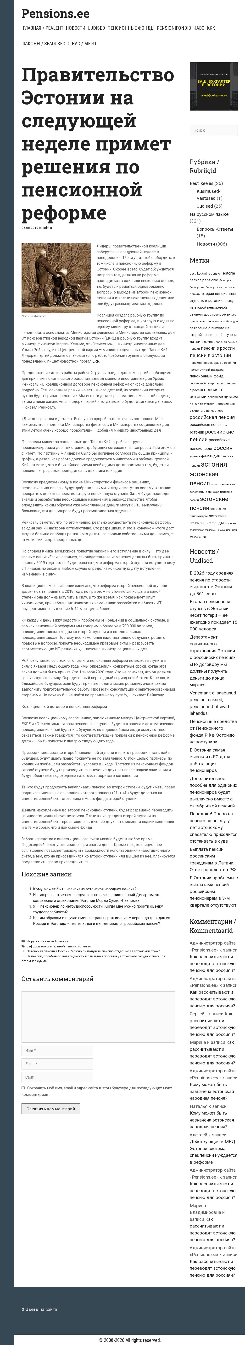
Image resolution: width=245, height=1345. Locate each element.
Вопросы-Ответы (215, 229)
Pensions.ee (56, 13)
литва (208, 342)
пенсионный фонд (206, 376)
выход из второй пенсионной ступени (212, 308)
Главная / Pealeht (43, 28)
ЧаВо (199, 28)
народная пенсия (225, 342)
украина (195, 456)
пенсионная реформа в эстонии (213, 362)
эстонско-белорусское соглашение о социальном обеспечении (213, 530)
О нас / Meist (82, 44)
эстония (84, 946)
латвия (196, 341)
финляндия (210, 456)
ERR (95, 361)
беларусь (225, 280)
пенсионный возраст (207, 369)
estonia (229, 273)
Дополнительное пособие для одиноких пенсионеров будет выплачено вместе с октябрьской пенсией (213, 792)
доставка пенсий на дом (223, 321)
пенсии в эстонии (210, 355)
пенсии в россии (218, 348)
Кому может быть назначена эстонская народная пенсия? (84, 889)
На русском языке (40, 941)
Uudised (96, 28)
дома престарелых (217, 314)
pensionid (210, 280)
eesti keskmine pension (206, 273)
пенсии (195, 348)
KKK (211, 28)
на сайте (39, 1309)
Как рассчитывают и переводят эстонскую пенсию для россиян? (213, 963)
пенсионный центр (202, 383)
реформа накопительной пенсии (52, 946)
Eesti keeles (201, 183)
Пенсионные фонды (130, 28)
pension (195, 280)
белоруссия (197, 287)
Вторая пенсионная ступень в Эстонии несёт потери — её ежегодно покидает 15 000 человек (213, 615)
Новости (75, 28)
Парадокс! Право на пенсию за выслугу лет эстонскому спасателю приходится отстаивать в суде (213, 827)
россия (223, 447)
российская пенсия (212, 417)
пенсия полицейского (223, 397)
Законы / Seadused (44, 44)
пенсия (219, 383)
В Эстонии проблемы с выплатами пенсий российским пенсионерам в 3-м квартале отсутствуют (214, 891)
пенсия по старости (202, 403)
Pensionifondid (174, 28)
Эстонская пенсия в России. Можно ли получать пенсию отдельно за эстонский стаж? (93, 951)
